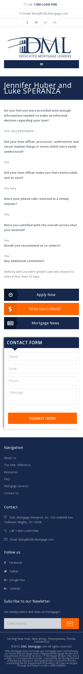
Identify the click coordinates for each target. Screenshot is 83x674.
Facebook (14, 562)
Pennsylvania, (57, 639)
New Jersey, (40, 639)
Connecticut (41, 641)
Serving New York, (19, 639)
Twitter (13, 571)
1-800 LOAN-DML (45, 4)
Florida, (71, 639)
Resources (11, 472)
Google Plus (16, 580)
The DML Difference (17, 465)
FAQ (7, 479)
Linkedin (13, 588)
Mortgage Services (16, 486)
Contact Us (11, 493)
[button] (41, 295)
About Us (10, 458)
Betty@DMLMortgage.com (49, 13)
